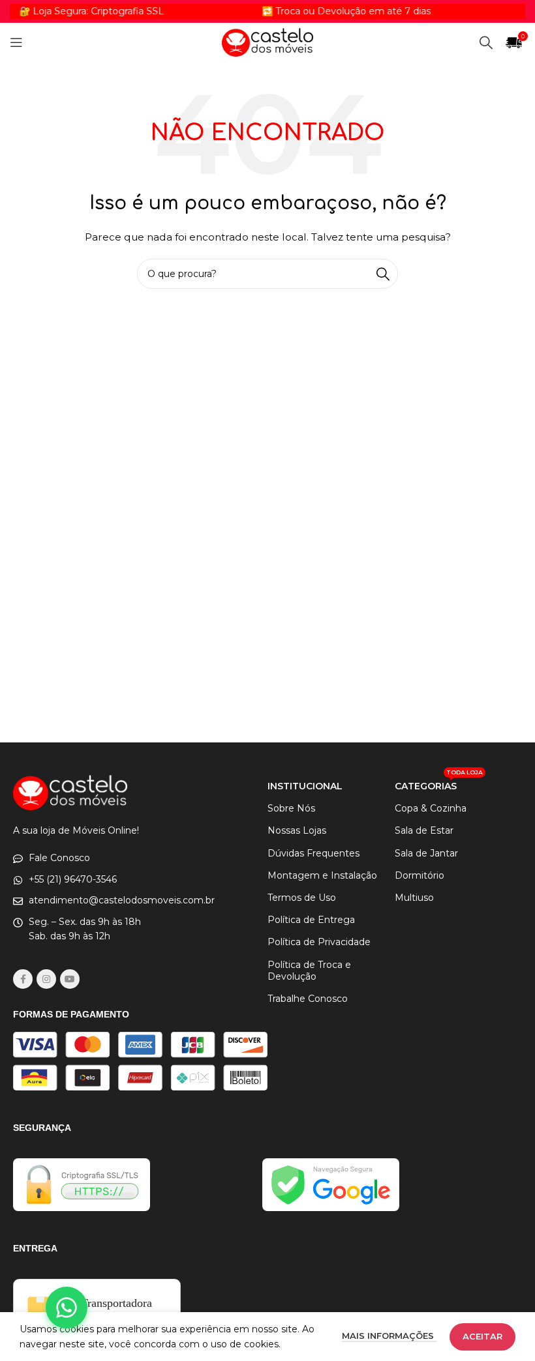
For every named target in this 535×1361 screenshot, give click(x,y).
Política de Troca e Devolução (309, 970)
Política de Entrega (311, 920)
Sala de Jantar (426, 853)
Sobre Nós (291, 808)
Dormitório (419, 875)
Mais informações (389, 1335)
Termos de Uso (302, 897)
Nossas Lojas (297, 830)
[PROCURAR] (383, 274)
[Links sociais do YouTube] (70, 979)
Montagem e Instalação (322, 875)
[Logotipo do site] (267, 42)
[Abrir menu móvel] (16, 42)
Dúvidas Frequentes (313, 853)
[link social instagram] (46, 979)
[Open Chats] (66, 1307)
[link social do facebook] (23, 979)
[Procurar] (486, 42)
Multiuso (414, 897)
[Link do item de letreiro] (330, 11)
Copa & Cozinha (430, 808)
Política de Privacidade (319, 942)
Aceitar (482, 1336)
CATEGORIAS (439, 783)
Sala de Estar (424, 830)
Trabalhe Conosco (308, 998)
